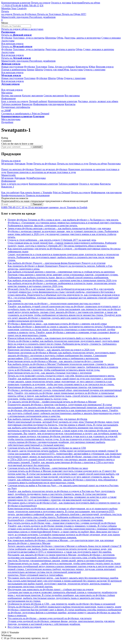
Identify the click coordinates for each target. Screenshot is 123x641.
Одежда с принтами (94, 69)
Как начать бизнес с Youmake (36, 192)
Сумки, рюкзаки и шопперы (98, 49)
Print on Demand (61, 192)
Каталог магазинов (32, 95)
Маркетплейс (8, 175)
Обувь (60, 37)
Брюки (30, 69)
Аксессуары (7, 40)
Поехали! (37, 204)
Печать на (16, 35)
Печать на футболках (44, 163)
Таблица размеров (11, 104)
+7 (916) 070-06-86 (11, 5)
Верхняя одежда (105, 66)
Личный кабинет (38, 101)
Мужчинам (7, 163)
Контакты (70, 104)
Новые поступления (12, 66)
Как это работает (10, 192)
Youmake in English (77, 207)
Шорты (39, 69)
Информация (8, 98)
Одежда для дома (53, 69)
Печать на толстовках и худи (72, 163)
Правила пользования (37, 195)
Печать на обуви (91, 2)
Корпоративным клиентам (15, 2)
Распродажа (114, 163)
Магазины (6, 92)
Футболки (6, 37)
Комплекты (82, 66)
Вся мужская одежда (12, 55)
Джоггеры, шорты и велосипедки (82, 37)
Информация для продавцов (48, 104)
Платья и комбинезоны (13, 69)
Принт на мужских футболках (51, 169)
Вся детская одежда (12, 89)
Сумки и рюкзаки (111, 37)
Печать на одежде (40, 2)
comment (37, 147)
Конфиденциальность (13, 195)
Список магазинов (54, 95)
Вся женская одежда (12, 43)
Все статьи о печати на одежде (24, 627)
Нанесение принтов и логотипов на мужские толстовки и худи (41, 172)
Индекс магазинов (11, 95)
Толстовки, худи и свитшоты (29, 37)
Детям (29, 163)
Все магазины (72, 95)
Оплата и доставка (61, 2)
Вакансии (27, 104)
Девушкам (19, 163)
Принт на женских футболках (17, 169)
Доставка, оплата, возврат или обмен (98, 101)
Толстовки (41, 66)
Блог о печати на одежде (14, 101)
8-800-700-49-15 (30, 5)
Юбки (92, 66)
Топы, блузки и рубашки (61, 66)
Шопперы (50, 37)
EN (41, 5)
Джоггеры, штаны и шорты (60, 49)
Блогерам (77, 2)
